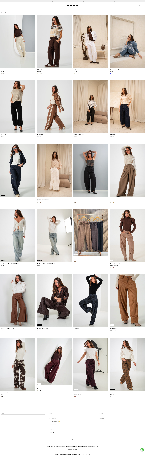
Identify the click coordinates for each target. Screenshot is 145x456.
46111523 (100, 415)
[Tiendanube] (72, 449)
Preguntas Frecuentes (54, 426)
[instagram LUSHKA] (2, 418)
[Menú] (2, 5)
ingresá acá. (84, 446)
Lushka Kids (51, 429)
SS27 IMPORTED (52, 418)
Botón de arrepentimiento (93, 446)
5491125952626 (101, 413)
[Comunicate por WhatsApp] (142, 449)
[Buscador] (5, 5)
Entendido (88, 454)
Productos (51, 416)
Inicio (2, 10)
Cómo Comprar (52, 424)
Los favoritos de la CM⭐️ (54, 421)
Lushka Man (51, 432)
